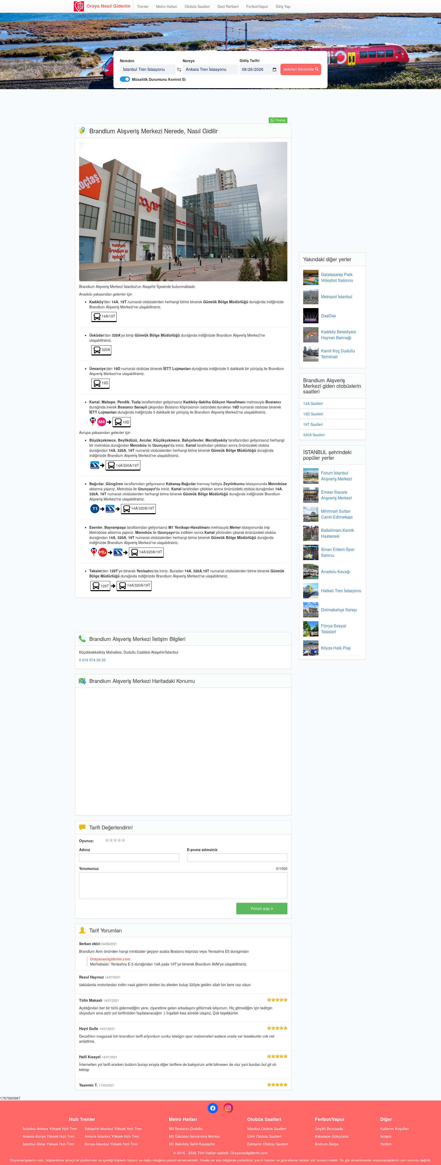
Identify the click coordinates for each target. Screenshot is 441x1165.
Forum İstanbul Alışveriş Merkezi (336, 476)
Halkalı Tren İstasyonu (341, 590)
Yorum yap (260, 908)
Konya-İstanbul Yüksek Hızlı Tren (111, 1143)
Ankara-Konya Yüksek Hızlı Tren (49, 1136)
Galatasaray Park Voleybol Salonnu (337, 277)
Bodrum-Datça (326, 1143)
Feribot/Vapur (257, 6)
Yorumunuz (89, 868)
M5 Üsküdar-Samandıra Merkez (194, 1136)
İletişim (385, 1136)
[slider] (115, 840)
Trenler (143, 6)
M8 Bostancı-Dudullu (185, 1128)
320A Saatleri (314, 434)
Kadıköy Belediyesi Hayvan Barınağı (338, 334)
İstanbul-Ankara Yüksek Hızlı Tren (50, 1128)
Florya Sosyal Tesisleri (333, 628)
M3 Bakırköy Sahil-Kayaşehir (192, 1143)
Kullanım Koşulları (394, 1128)
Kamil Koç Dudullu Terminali (338, 354)
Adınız (84, 849)
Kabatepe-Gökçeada (331, 1136)
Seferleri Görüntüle (299, 69)
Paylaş (280, 120)
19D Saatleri (313, 413)
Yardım (385, 1143)
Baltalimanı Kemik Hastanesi (337, 533)
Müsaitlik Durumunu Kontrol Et (159, 79)
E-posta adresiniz (202, 849)
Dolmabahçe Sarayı (339, 610)
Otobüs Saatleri (197, 6)
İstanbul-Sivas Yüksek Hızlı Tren (48, 1143)
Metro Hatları (166, 6)
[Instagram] (228, 1108)
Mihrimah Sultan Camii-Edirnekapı (337, 514)
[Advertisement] (183, 105)
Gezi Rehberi (228, 6)
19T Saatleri (313, 424)
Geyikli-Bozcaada (329, 1128)
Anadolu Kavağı (335, 571)
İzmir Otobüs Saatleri (264, 1136)
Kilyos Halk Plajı (336, 648)
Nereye (189, 60)
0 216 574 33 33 (92, 659)
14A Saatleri (313, 403)
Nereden (127, 60)
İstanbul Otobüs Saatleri (266, 1128)
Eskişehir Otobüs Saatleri (267, 1143)
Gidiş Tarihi (250, 60)
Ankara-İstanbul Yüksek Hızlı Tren (112, 1136)
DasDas (328, 316)
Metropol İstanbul (336, 296)
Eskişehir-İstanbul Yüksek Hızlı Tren (113, 1128)
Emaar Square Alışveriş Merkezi (336, 495)
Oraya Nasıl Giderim (108, 6)
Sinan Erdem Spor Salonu (337, 552)
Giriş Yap (283, 6)
